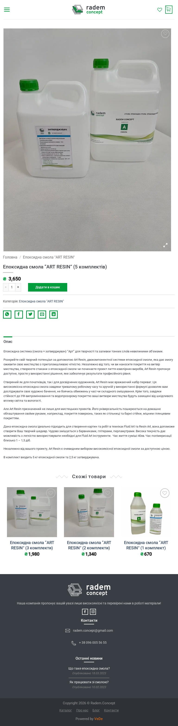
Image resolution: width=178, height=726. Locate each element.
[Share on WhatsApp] (7, 315)
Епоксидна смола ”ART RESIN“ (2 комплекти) (89, 545)
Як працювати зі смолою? (89, 682)
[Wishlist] (159, 9)
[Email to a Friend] (42, 315)
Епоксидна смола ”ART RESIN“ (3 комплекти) (32, 545)
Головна (10, 257)
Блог (96, 710)
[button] (6, 9)
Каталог (65, 710)
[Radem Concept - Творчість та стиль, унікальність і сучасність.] (88, 9)
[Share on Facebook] (19, 315)
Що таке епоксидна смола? (89, 669)
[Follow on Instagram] (93, 612)
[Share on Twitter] (30, 315)
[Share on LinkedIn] (53, 315)
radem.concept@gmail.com (93, 631)
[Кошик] (170, 9)
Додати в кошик (47, 287)
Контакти (111, 710)
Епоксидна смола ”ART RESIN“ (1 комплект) (146, 545)
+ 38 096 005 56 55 (93, 643)
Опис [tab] (7, 341)
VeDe (98, 719)
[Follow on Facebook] (85, 612)
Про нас (82, 710)
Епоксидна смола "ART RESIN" (49, 257)
